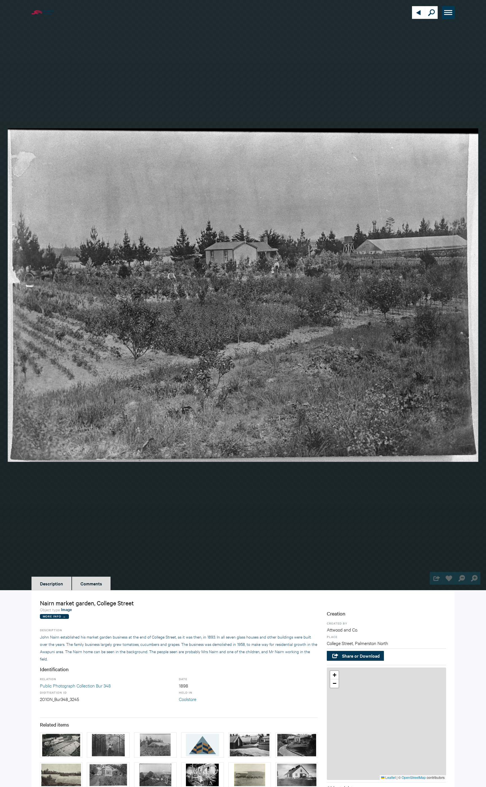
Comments (91, 583)
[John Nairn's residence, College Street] (296, 745)
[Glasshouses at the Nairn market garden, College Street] (249, 745)
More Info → (54, 616)
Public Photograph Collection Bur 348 (75, 685)
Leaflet (390, 777)
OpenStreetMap (414, 777)
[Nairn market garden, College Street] (108, 745)
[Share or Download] (436, 578)
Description (51, 583)
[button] (334, 675)
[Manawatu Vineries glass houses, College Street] (61, 745)
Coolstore (187, 699)
